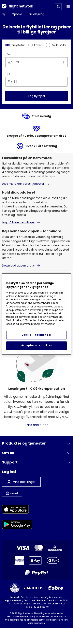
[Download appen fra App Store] (17, 510)
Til (8, 74)
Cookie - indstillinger (36, 334)
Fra (9, 54)
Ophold (17, 14)
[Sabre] (55, 588)
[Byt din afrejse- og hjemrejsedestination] (62, 62)
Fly (3, 14)
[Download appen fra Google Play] (17, 525)
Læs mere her (36, 425)
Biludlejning (36, 14)
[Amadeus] (33, 588)
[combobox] (36, 62)
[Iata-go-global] (14, 588)
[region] (36, 314)
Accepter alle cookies (36, 345)
